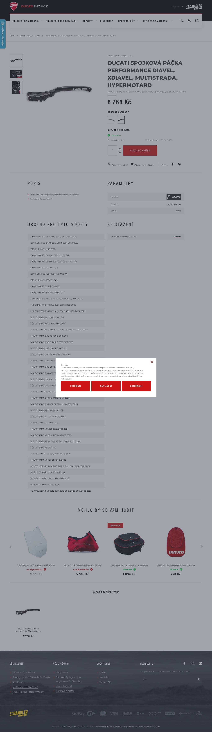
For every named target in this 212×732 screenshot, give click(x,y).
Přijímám (75, 386)
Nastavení (106, 386)
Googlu (86, 373)
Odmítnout (136, 386)
